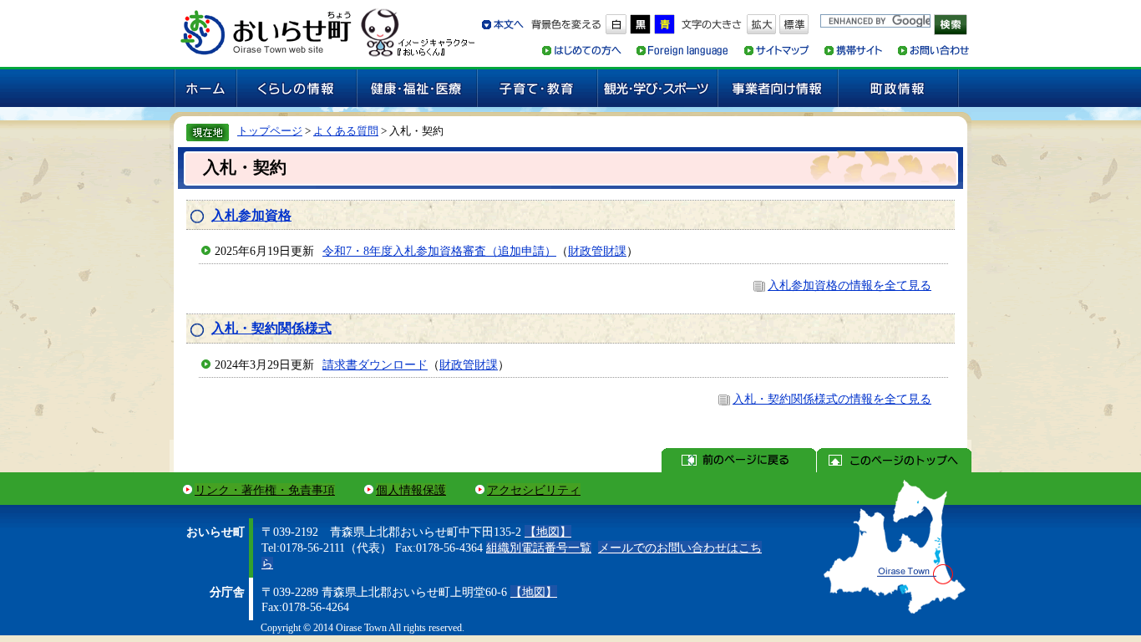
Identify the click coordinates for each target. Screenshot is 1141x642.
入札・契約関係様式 (271, 328)
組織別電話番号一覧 (538, 547)
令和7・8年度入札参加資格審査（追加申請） (439, 250)
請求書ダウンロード (375, 364)
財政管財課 (597, 250)
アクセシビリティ (534, 490)
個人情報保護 (411, 490)
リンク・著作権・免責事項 (265, 490)
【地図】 (548, 531)
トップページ (269, 131)
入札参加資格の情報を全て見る (849, 285)
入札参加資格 (251, 215)
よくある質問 (345, 131)
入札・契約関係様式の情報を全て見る (832, 398)
